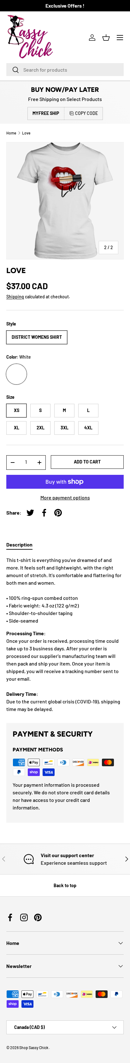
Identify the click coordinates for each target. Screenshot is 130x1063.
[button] (106, 38)
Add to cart (87, 461)
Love (26, 133)
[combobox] (65, 69)
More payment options (65, 497)
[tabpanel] (65, 634)
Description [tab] (19, 544)
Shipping (15, 296)
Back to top (65, 885)
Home (11, 133)
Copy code (86, 113)
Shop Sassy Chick (34, 1047)
